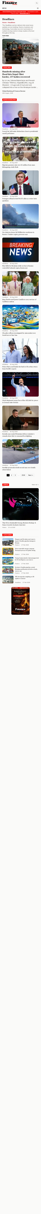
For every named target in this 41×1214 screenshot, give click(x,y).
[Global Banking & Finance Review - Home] (11, 3)
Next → (30, 475)
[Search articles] (37, 3)
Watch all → (35, 484)
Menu (4, 8)
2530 (23, 475)
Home (4, 22)
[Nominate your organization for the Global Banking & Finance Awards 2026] (20, 601)
